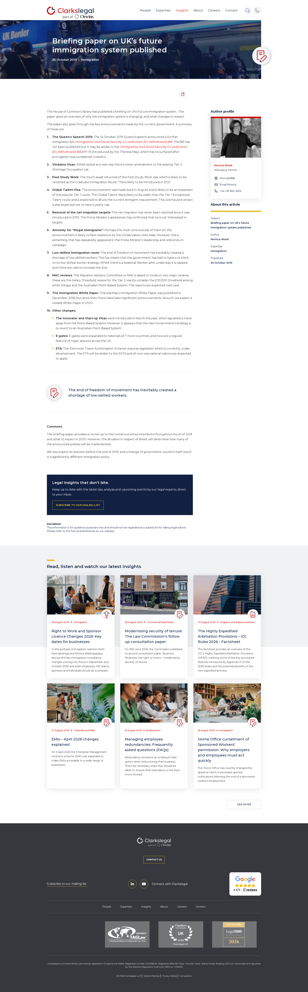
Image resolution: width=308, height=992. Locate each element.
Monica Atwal (220, 239)
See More (244, 804)
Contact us (154, 859)
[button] (245, 884)
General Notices (151, 976)
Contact (231, 10)
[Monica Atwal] (236, 138)
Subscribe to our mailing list (66, 883)
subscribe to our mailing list (78, 505)
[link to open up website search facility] (247, 10)
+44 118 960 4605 (230, 191)
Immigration (90, 59)
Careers (214, 10)
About (198, 10)
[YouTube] (144, 884)
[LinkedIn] (132, 884)
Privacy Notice (169, 976)
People (145, 10)
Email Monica (228, 184)
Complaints (185, 976)
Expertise (163, 10)
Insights (182, 10)
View (227, 178)
